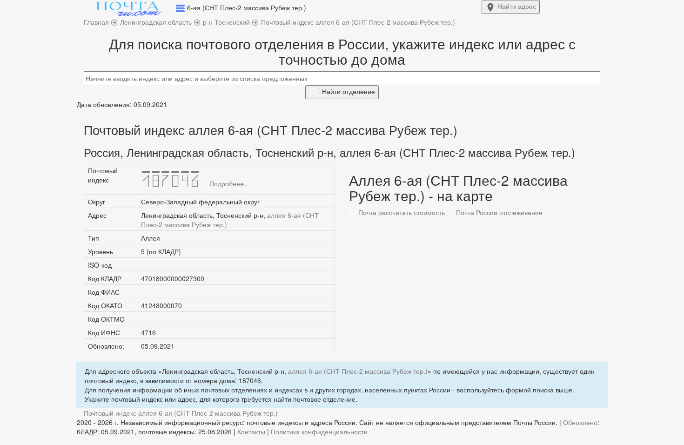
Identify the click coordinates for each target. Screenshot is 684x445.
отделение (348, 91)
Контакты (251, 431)
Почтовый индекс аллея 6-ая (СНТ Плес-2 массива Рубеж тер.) (181, 413)
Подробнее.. (228, 183)
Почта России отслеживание (498, 212)
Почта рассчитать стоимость (400, 212)
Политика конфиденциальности (319, 431)
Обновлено (580, 422)
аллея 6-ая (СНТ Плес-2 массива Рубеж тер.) (358, 371)
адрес (516, 6)
